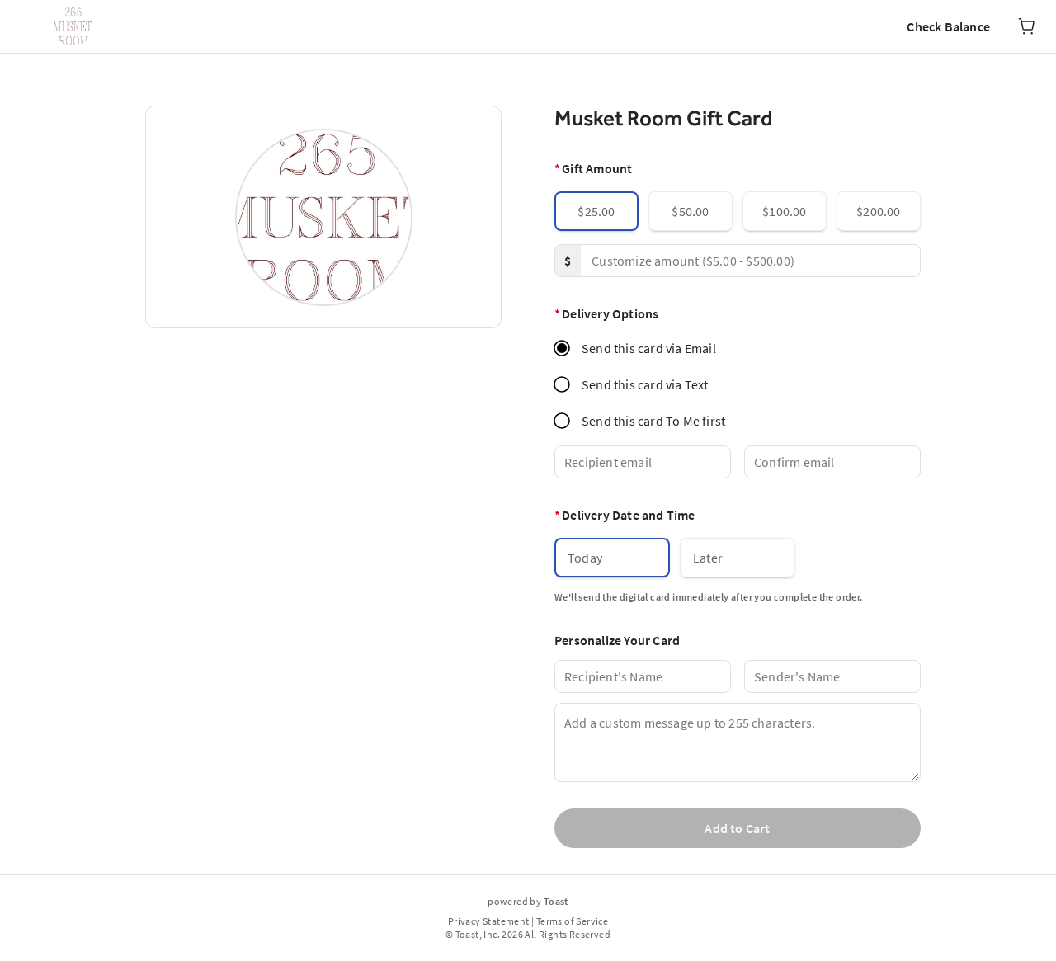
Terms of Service (572, 921)
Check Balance (948, 26)
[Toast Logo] (73, 26)
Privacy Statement (489, 921)
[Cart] (1026, 26)
